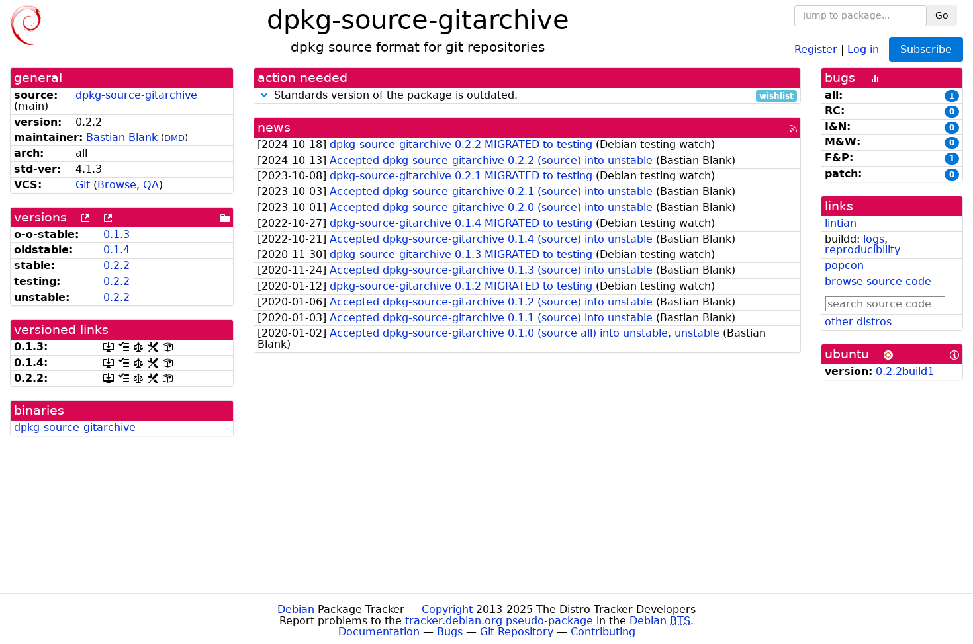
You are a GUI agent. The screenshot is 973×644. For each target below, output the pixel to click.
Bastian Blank (122, 137)
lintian (841, 223)
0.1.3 (116, 234)
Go (942, 15)
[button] (264, 95)
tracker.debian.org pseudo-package (499, 620)
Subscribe (926, 49)
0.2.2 (116, 265)
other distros (858, 321)
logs (873, 239)
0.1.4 (116, 249)
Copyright (447, 609)
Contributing (603, 631)
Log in (863, 48)
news (274, 127)
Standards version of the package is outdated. (532, 95)
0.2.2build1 (905, 371)
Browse (116, 185)
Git (82, 185)
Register (815, 48)
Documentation (379, 631)
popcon (844, 265)
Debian (295, 609)
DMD (174, 138)
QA (151, 185)
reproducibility (862, 249)
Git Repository (516, 631)
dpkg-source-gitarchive (136, 95)
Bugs (450, 631)
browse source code (878, 281)
